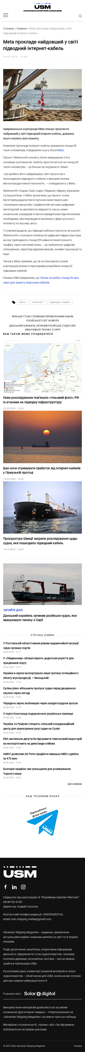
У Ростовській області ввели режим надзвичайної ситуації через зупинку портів (40, 646)
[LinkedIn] (14, 887)
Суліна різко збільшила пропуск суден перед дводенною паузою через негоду (39, 691)
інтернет (37, 302)
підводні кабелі (60, 302)
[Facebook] (5, 887)
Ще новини (75, 783)
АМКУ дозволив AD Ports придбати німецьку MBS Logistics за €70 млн (41, 756)
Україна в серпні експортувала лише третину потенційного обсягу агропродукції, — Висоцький (40, 675)
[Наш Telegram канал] (42, 821)
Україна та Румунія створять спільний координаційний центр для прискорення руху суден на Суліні (38, 726)
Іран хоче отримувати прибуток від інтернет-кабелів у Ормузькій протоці (41, 470)
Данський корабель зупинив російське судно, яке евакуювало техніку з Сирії (42, 327)
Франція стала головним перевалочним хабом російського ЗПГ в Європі (42, 318)
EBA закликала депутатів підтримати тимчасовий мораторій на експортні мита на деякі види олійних (42, 741)
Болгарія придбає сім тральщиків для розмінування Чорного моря (37, 771)
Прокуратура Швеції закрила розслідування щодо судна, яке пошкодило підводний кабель (40, 541)
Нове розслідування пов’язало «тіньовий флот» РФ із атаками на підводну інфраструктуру (41, 400)
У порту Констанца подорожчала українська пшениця (38, 713)
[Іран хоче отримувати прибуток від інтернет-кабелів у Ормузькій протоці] (42, 437)
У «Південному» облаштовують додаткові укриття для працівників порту (38, 661)
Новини (21, 28)
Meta (60, 150)
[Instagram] (23, 887)
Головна (8, 28)
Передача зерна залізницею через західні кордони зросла (40, 703)
